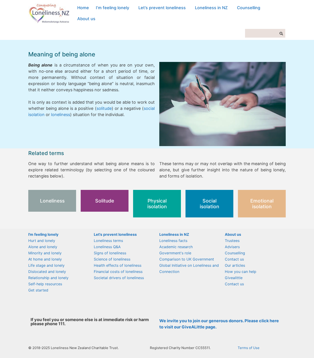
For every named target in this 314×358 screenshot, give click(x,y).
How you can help (240, 271)
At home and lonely (45, 259)
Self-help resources (45, 284)
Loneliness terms (108, 240)
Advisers (232, 246)
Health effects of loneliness (117, 265)
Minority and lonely (45, 253)
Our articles (235, 265)
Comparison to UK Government (186, 259)
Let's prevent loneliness (115, 234)
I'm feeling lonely (43, 234)
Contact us (234, 259)
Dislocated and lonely (47, 271)
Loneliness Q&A (107, 246)
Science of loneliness (112, 259)
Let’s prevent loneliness (162, 7)
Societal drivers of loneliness (119, 277)
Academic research (176, 246)
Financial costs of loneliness (118, 271)
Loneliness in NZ (211, 7)
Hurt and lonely (41, 240)
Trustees (232, 240)
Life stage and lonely (46, 265)
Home (83, 7)
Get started (38, 290)
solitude (104, 108)
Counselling (248, 7)
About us (86, 18)
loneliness (60, 114)
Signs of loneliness (110, 253)
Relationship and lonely (48, 277)
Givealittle (234, 277)
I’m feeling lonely (112, 7)
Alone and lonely (42, 246)
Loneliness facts (173, 240)
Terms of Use (249, 348)
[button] (113, 7)
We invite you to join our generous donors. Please (209, 320)
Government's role (175, 253)
